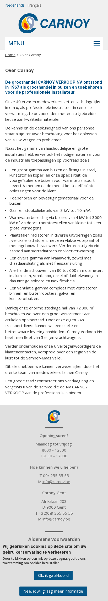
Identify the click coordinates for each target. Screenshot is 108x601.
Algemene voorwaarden (54, 539)
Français (34, 5)
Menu (16, 43)
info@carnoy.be (56, 481)
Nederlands (15, 5)
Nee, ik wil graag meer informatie (53, 591)
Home (10, 54)
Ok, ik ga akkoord (53, 575)
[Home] (54, 23)
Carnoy (54, 416)
